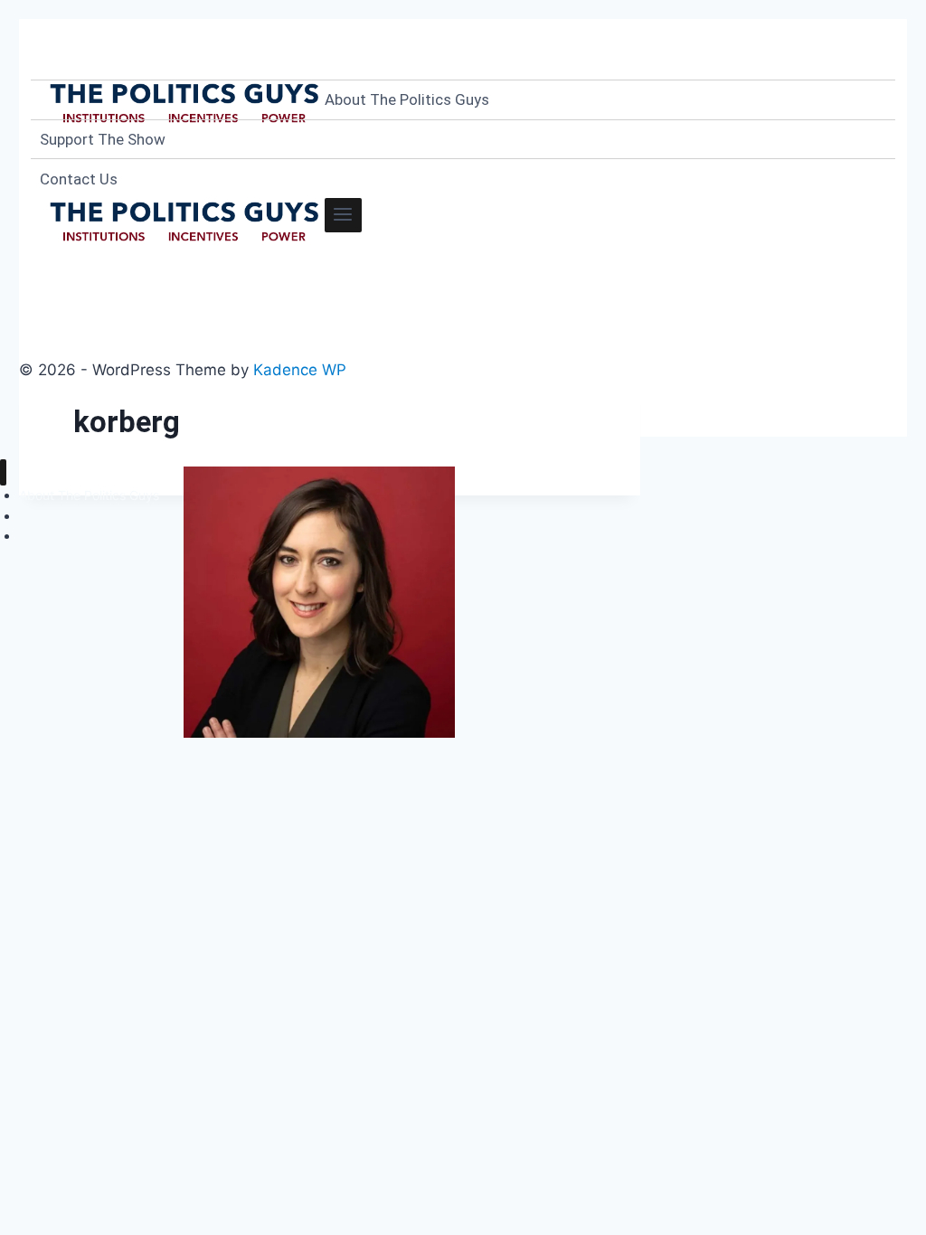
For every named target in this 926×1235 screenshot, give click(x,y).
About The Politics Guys (407, 99)
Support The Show (102, 139)
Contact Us (79, 179)
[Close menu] (3, 472)
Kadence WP (299, 370)
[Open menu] (343, 215)
